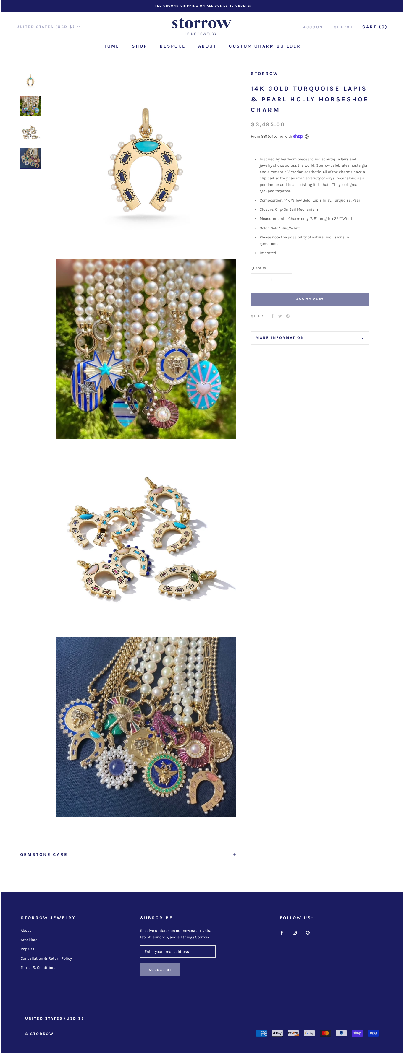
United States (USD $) (45, 27)
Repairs (27, 949)
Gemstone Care (44, 854)
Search (343, 27)
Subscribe (160, 970)
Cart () (375, 26)
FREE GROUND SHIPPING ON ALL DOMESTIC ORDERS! (202, 6)
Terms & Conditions (38, 967)
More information (280, 337)
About (207, 46)
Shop (139, 46)
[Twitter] (280, 316)
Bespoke (173, 46)
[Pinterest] (288, 316)
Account (314, 27)
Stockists (29, 939)
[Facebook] (272, 316)
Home (111, 46)
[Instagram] (295, 932)
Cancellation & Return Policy (46, 958)
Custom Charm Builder (265, 46)
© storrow (39, 1033)
